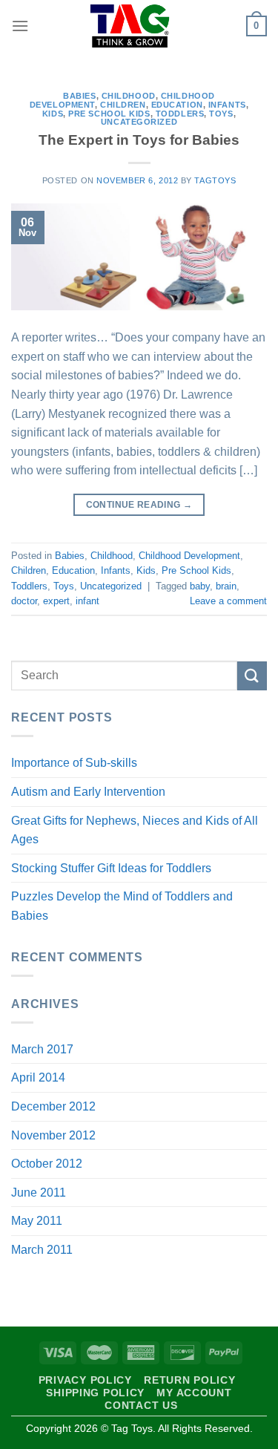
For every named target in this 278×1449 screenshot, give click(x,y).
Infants (227, 104)
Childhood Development (189, 555)
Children (122, 104)
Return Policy (189, 1380)
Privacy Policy (85, 1380)
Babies (79, 95)
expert (56, 600)
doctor (24, 600)
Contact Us (141, 1405)
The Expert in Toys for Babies (139, 140)
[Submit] (252, 675)
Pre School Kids (109, 113)
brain (226, 586)
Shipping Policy (95, 1393)
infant (87, 600)
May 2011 (36, 1220)
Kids (52, 113)
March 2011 (42, 1249)
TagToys (215, 180)
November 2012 (53, 1135)
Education (177, 104)
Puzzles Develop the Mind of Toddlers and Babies (122, 906)
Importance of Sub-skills (74, 762)
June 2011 (38, 1192)
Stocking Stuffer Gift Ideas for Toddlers (111, 868)
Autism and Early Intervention (88, 791)
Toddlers (180, 113)
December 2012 (53, 1106)
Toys (221, 113)
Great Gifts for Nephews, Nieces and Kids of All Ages (134, 830)
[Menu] (20, 25)
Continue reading (139, 505)
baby (200, 586)
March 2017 (42, 1049)
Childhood (129, 95)
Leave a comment (228, 600)
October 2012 (46, 1163)
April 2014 (38, 1077)
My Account (193, 1393)
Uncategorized (139, 121)
